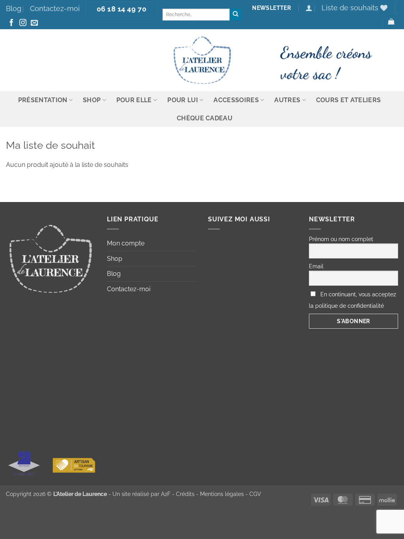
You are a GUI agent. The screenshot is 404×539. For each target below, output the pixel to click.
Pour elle (134, 100)
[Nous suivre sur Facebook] (11, 23)
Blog (13, 8)
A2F (165, 493)
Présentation (42, 100)
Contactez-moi (55, 8)
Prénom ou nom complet (341, 239)
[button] (308, 8)
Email (316, 266)
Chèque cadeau (204, 118)
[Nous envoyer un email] (34, 23)
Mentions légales (222, 493)
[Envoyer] (235, 15)
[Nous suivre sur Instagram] (22, 23)
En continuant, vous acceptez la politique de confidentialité (352, 300)
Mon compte (125, 243)
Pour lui (182, 100)
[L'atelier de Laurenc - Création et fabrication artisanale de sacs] (202, 60)
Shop (92, 100)
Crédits (185, 493)
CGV (255, 493)
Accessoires (236, 100)
